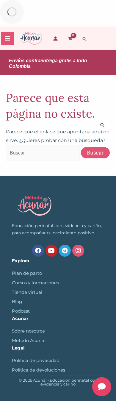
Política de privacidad (35, 360)
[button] (84, 39)
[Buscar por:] (43, 153)
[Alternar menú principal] (7, 38)
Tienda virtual (27, 292)
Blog (17, 301)
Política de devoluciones (38, 370)
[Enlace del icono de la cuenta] (55, 38)
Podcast (21, 311)
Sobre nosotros (28, 331)
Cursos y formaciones (35, 282)
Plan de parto (27, 273)
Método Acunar (29, 340)
